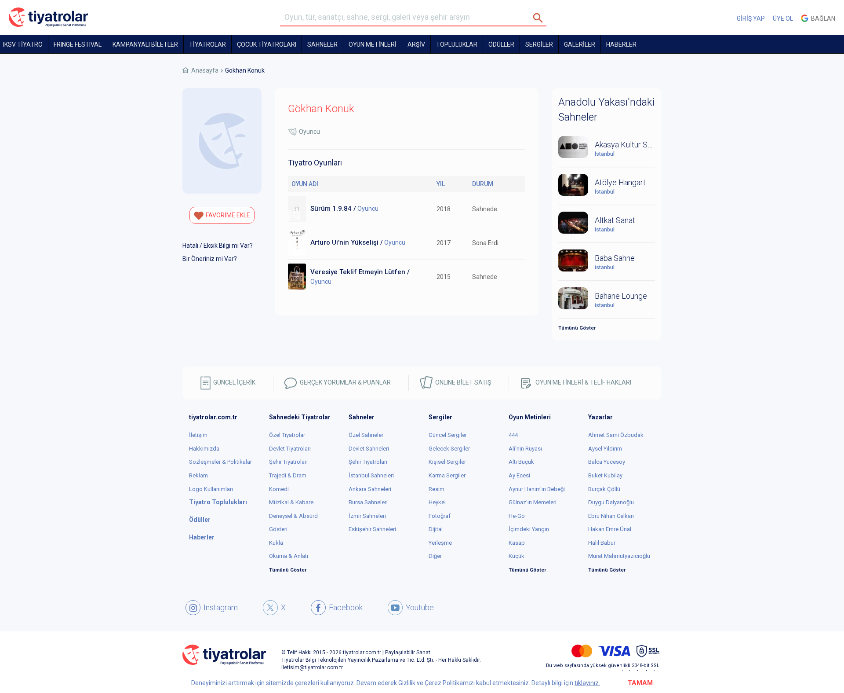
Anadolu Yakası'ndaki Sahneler (606, 109)
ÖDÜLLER (501, 44)
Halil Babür (601, 542)
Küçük (516, 556)
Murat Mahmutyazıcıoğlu (619, 556)
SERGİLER (539, 44)
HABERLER (621, 44)
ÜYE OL (783, 18)
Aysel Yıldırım (605, 448)
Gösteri (278, 529)
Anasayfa (204, 70)
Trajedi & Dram (287, 475)
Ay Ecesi (519, 475)
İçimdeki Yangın (529, 529)
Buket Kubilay (605, 475)
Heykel (437, 502)
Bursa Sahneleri (368, 502)
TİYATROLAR (207, 44)
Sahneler (322, 44)
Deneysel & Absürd (293, 516)
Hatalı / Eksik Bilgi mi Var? (217, 245)
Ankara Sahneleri (370, 489)
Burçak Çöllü (604, 489)
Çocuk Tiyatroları (266, 44)
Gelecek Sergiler (449, 448)
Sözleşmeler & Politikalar (220, 461)
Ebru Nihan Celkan (611, 516)
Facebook (346, 607)
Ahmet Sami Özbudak (616, 435)
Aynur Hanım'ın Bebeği (537, 489)
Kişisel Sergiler (447, 461)
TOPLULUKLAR (456, 44)
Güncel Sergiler (448, 435)
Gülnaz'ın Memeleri (533, 502)
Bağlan (821, 18)
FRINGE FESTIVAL (78, 44)
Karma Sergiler (447, 475)
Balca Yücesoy (606, 461)
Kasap (517, 542)
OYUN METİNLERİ (373, 44)
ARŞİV (416, 44)
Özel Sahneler (366, 435)
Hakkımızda (204, 448)
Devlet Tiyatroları (290, 448)
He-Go (517, 516)
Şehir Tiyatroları (288, 461)
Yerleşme (440, 542)
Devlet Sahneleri (369, 448)
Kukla (276, 542)
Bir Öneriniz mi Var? (209, 258)
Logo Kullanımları (211, 489)
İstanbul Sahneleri (371, 475)
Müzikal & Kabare (291, 502)
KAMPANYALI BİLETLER (145, 44)
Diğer (435, 556)
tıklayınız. (587, 682)
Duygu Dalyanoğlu (611, 502)
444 (513, 435)
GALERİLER (579, 44)
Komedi (279, 489)
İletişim (198, 435)
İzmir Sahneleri (367, 516)
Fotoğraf (440, 516)
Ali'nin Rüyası (525, 448)
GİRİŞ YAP (751, 18)
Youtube (420, 607)
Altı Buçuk (521, 461)
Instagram (221, 607)
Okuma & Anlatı (288, 556)
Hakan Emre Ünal (609, 529)
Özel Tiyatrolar (287, 435)
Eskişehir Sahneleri (372, 529)
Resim (436, 489)
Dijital (436, 529)
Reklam (198, 475)
